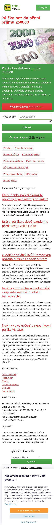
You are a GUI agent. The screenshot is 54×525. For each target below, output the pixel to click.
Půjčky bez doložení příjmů (15, 167)
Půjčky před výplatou (13, 161)
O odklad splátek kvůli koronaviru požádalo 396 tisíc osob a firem (26, 257)
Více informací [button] (11, 504)
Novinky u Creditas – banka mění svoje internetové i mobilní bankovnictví (26, 292)
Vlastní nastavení (28, 522)
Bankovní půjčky (11, 154)
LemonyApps (8, 391)
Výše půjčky (9, 116)
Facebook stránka (10, 385)
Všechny (7, 148)
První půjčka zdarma (12, 174)
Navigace (43, 7)
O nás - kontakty (9, 375)
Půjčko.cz (24, 468)
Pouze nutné (28, 516)
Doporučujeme (20, 137)
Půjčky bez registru (35, 161)
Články (5, 381)
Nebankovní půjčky (24, 148)
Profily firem (7, 378)
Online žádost (20, 106)
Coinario (6, 388)
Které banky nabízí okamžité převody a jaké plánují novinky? (25, 197)
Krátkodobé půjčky (30, 154)
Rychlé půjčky (10, 180)
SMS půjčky (31, 174)
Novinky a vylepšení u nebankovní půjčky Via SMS (27, 327)
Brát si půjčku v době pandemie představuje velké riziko (25, 223)
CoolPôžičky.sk (35, 468)
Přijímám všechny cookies (29, 510)
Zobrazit (27, 127)
